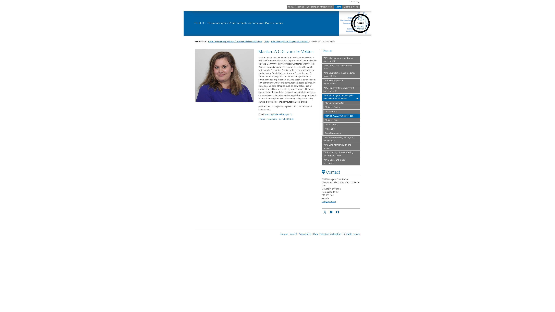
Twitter (261, 119)
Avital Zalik (330, 129)
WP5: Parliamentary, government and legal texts (338, 89)
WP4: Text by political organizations (333, 82)
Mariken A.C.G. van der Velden (339, 116)
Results (300, 6)
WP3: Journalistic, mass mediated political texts (339, 74)
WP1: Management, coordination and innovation (338, 60)
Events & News (351, 6)
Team (338, 6)
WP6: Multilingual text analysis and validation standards (338, 97)
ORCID (290, 119)
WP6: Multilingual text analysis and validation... (290, 41)
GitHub (282, 119)
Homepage (272, 119)
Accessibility (305, 234)
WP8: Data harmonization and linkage (337, 146)
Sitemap (284, 234)
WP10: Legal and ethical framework (334, 161)
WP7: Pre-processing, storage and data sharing (339, 139)
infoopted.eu (329, 201)
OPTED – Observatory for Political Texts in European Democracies (238, 23)
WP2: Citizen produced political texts (337, 67)
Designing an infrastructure (319, 6)
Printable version (351, 234)
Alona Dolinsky (331, 124)
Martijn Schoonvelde (334, 103)
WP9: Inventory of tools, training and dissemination (338, 154)
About (291, 6)
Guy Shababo (331, 111)
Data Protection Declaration (327, 234)
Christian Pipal (331, 120)
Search (353, 1)
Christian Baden (332, 107)
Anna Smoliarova (333, 133)
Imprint (293, 234)
